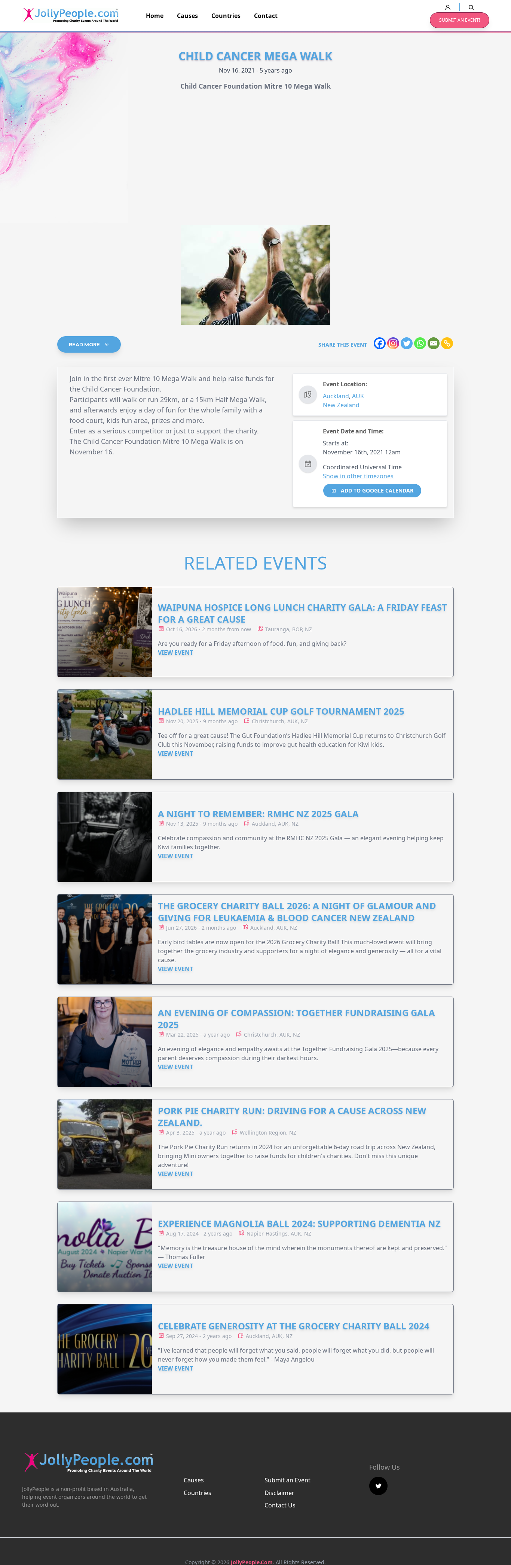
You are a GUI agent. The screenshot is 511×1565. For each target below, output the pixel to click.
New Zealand (341, 405)
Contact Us (280, 1505)
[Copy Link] (447, 343)
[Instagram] (393, 343)
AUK (358, 396)
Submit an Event (287, 1480)
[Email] (434, 343)
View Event (175, 652)
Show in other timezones (358, 476)
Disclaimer (279, 1493)
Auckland (336, 396)
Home (154, 16)
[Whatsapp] (420, 343)
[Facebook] (380, 343)
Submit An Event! (459, 20)
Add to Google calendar (376, 490)
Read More (85, 344)
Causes (187, 16)
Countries (226, 16)
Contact (266, 16)
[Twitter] (407, 343)
